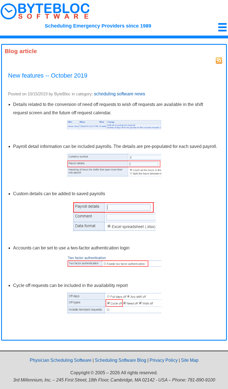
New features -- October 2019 (47, 75)
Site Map (190, 360)
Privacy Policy (164, 360)
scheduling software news (119, 93)
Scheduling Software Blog (120, 360)
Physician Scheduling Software (60, 360)
